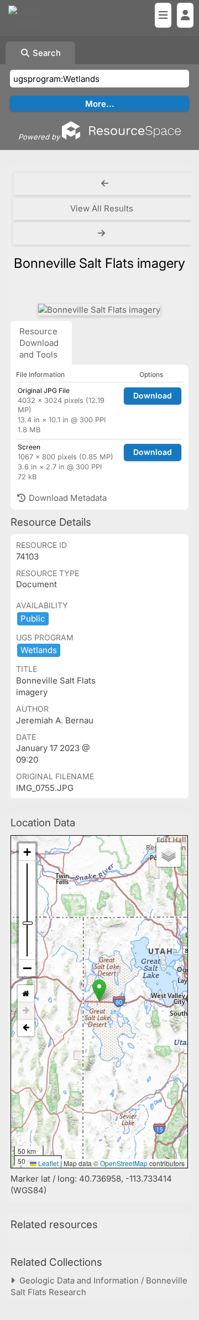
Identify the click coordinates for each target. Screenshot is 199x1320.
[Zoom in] (27, 852)
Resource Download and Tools (39, 343)
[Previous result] (105, 184)
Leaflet (47, 1163)
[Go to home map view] (26, 993)
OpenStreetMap (124, 1163)
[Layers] (168, 854)
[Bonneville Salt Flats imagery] (99, 309)
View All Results (101, 208)
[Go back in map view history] (26, 1027)
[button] (99, 990)
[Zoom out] (27, 968)
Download (152, 395)
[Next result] (103, 233)
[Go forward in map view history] (26, 1010)
